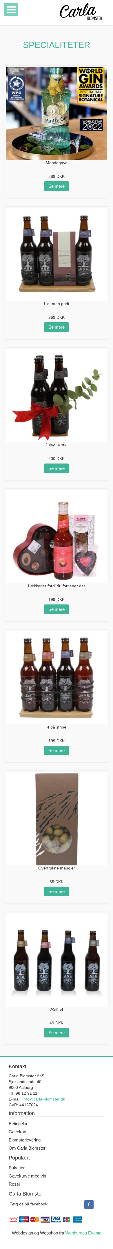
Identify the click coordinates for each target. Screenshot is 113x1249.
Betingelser (19, 1123)
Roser (14, 1184)
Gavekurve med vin (27, 1175)
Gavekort (17, 1131)
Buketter (17, 1167)
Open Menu (11, 9)
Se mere (56, 186)
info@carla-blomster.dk (44, 1099)
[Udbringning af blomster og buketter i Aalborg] (81, 10)
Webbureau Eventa (83, 1232)
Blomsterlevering (25, 1139)
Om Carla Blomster (27, 1148)
